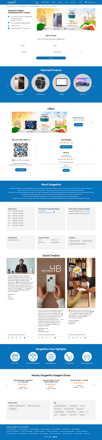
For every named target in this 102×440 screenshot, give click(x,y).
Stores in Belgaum (45, 429)
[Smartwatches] (40, 83)
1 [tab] (62, 28)
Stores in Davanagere (81, 431)
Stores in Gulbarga (67, 433)
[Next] (94, 86)
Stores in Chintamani (39, 431)
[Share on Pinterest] (17, 338)
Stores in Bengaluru (23, 429)
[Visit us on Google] (52, 437)
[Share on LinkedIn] (13, 338)
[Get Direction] (54, 212)
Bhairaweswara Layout (34, 405)
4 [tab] (69, 28)
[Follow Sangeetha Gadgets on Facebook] (45, 437)
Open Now (27, 28)
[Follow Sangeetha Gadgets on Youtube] (54, 437)
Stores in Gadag (34, 433)
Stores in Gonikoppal (55, 433)
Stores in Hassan (77, 433)
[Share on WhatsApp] (24, 338)
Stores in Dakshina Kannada (67, 431)
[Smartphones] (19, 83)
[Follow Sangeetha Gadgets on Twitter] (48, 437)
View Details (78, 124)
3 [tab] (67, 28)
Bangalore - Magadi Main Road (17, 405)
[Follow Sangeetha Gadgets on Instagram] (50, 437)
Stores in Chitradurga (52, 431)
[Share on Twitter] (20, 338)
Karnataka (87, 211)
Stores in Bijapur (75, 429)
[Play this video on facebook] (21, 266)
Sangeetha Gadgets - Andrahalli (79, 380)
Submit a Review (66, 146)
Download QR (21, 169)
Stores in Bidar (66, 429)
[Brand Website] (56, 437)
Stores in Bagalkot (11, 429)
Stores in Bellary (56, 429)
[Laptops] (61, 83)
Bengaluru (87, 213)
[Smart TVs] (82, 83)
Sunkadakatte (12, 408)
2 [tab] (65, 28)
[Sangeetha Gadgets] (12, 2)
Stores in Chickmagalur (27, 431)
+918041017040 (15, 25)
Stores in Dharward (23, 433)
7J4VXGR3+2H (42, 211)
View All (66, 170)
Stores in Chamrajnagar (13, 431)
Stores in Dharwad (11, 433)
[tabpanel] (66, 19)
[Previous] (7, 86)
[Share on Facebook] (9, 338)
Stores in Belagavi (34, 429)
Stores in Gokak (44, 433)
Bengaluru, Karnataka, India (45, 212)
